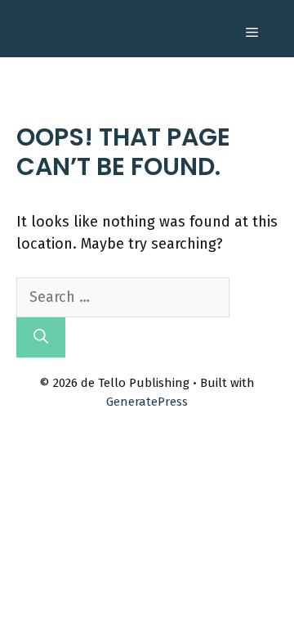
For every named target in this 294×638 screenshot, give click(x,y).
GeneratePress (147, 401)
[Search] (40, 337)
